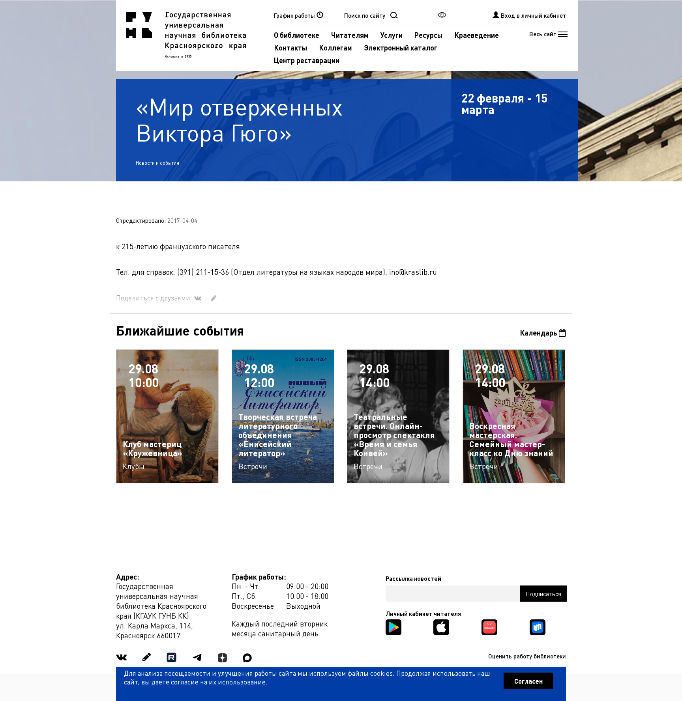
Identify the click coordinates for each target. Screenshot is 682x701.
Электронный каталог (400, 47)
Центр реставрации (306, 60)
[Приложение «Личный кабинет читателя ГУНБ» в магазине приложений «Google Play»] (393, 626)
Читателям (350, 34)
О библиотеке (296, 34)
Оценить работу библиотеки (527, 656)
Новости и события (157, 162)
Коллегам (335, 47)
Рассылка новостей (413, 578)
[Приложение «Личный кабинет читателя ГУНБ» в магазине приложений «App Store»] (441, 626)
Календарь (539, 332)
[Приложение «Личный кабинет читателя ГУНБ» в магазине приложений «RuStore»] (537, 626)
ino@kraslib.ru (413, 272)
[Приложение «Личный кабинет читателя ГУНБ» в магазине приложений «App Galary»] (489, 626)
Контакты (290, 47)
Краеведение (476, 34)
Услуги (391, 34)
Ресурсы (428, 34)
